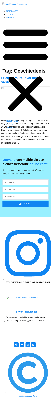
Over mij (10, 14)
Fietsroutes (12, 11)
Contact (10, 18)
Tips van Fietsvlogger (25, 312)
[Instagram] (28, 344)
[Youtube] (22, 344)
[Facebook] (16, 344)
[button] (25, 69)
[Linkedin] (33, 344)
